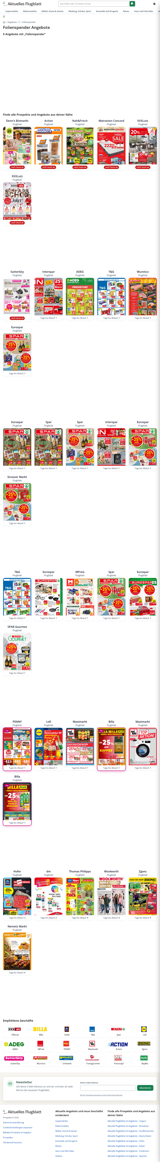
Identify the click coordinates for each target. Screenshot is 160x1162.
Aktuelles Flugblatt (24, 3)
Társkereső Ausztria (12, 1142)
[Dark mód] (154, 3)
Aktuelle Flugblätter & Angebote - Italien (126, 1146)
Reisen (126, 11)
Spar (48, 423)
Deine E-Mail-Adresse (89, 1083)
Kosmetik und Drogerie (107, 11)
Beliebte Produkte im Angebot (17, 1132)
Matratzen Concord (111, 122)
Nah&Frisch (80, 122)
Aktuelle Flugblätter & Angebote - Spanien (127, 1156)
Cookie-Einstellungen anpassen (17, 1127)
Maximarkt (80, 723)
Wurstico (143, 273)
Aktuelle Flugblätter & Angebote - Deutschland (129, 1136)
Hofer (17, 873)
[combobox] (96, 4)
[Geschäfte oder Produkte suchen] (132, 3)
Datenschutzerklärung (13, 1122)
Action (48, 122)
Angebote (12, 22)
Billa (111, 723)
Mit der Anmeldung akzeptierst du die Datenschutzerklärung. (101, 1095)
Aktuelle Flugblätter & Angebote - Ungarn (127, 1121)
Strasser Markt (17, 478)
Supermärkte (12, 11)
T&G (111, 273)
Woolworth (111, 873)
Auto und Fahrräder (143, 11)
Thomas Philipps (80, 873)
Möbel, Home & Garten (53, 11)
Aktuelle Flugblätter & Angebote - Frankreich (128, 1151)
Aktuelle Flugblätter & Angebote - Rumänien (128, 1126)
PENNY (17, 723)
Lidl (48, 723)
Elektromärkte (30, 11)
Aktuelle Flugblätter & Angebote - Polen (126, 1141)
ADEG (79, 273)
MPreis (79, 573)
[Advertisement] (80, 55)
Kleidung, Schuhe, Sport (79, 11)
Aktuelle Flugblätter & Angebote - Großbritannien (131, 1131)
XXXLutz (142, 122)
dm (48, 873)
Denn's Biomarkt (17, 122)
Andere (58, 1156)
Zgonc (142, 873)
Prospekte (8, 1137)
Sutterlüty (17, 273)
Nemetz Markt (17, 928)
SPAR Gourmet (17, 628)
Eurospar (17, 328)
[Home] (4, 16)
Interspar (48, 273)
